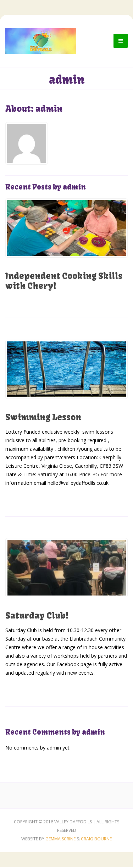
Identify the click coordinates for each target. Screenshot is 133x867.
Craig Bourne (96, 839)
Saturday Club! (36, 615)
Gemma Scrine (60, 839)
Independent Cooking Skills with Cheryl (63, 280)
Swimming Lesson (43, 417)
